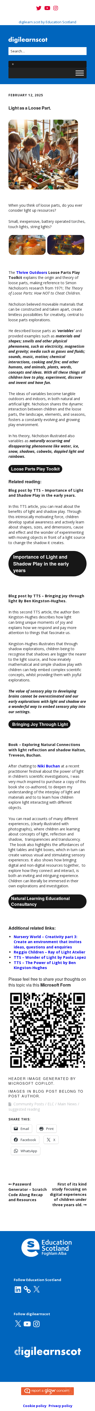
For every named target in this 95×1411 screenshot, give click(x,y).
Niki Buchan (48, 765)
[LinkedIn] (18, 1289)
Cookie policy (34, 1405)
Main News (67, 1103)
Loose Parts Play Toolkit (35, 469)
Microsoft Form (55, 985)
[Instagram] (55, 8)
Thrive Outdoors (31, 272)
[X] (36, 1289)
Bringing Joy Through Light (39, 724)
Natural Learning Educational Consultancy (40, 901)
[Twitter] (39, 8)
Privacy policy (60, 1405)
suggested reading (24, 1109)
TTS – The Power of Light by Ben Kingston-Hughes (45, 965)
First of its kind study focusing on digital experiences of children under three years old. (68, 1194)
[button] (27, 245)
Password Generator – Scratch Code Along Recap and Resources (27, 1192)
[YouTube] (47, 8)
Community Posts (28, 1103)
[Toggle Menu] (79, 73)
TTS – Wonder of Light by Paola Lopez (50, 957)
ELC (51, 1103)
